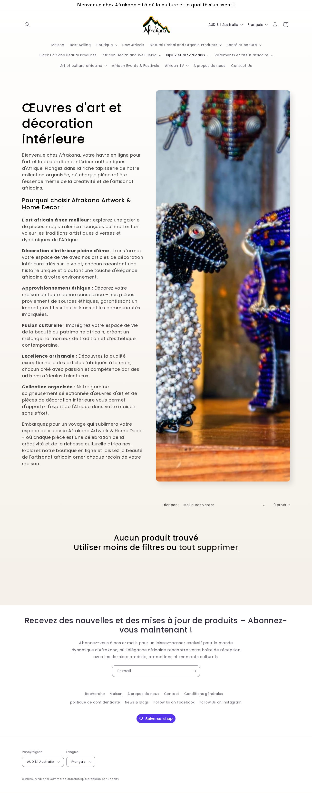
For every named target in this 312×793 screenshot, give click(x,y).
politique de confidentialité (95, 702)
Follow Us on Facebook (174, 702)
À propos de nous (143, 693)
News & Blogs (137, 702)
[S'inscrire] (194, 671)
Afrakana (42, 779)
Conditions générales (203, 693)
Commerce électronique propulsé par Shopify (84, 779)
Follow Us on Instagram (221, 702)
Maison (116, 693)
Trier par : (170, 504)
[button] (27, 24)
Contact (171, 693)
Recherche (95, 693)
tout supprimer (208, 547)
